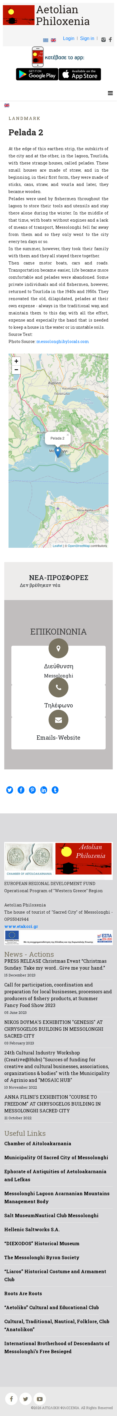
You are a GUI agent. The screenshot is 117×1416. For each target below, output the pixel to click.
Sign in (87, 38)
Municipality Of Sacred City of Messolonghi (56, 1157)
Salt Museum (19, 1215)
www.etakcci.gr (21, 926)
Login (68, 38)
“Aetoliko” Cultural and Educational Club (51, 1307)
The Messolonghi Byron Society (42, 1257)
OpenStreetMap (79, 545)
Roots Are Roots (23, 1293)
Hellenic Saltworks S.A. (32, 1229)
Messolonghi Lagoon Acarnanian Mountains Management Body (57, 1197)
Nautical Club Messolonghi (67, 1215)
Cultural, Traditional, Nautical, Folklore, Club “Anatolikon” (56, 1325)
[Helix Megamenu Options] (110, 93)
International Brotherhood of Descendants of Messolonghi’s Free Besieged (57, 1347)
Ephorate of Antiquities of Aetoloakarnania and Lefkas (55, 1175)
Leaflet (57, 545)
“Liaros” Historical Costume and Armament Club (55, 1275)
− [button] (16, 369)
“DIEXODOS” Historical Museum (42, 1243)
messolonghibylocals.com (62, 341)
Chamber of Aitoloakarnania (37, 1143)
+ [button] (16, 361)
